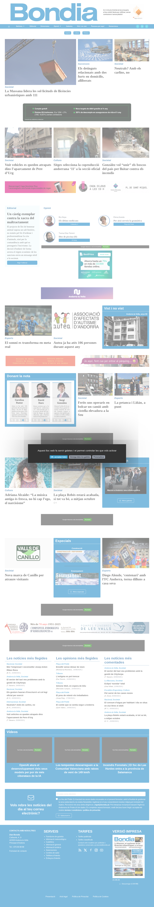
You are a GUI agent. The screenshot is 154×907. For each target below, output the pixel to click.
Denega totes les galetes (80, 457)
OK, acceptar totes (59, 457)
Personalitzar (98, 457)
